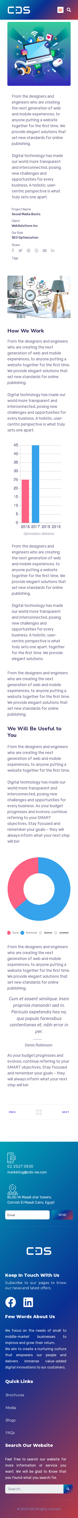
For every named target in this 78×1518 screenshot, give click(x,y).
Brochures (15, 1395)
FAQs (10, 1433)
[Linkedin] (28, 1302)
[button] (60, 10)
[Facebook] (10, 1302)
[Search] (68, 1489)
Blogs (10, 1420)
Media (11, 1408)
